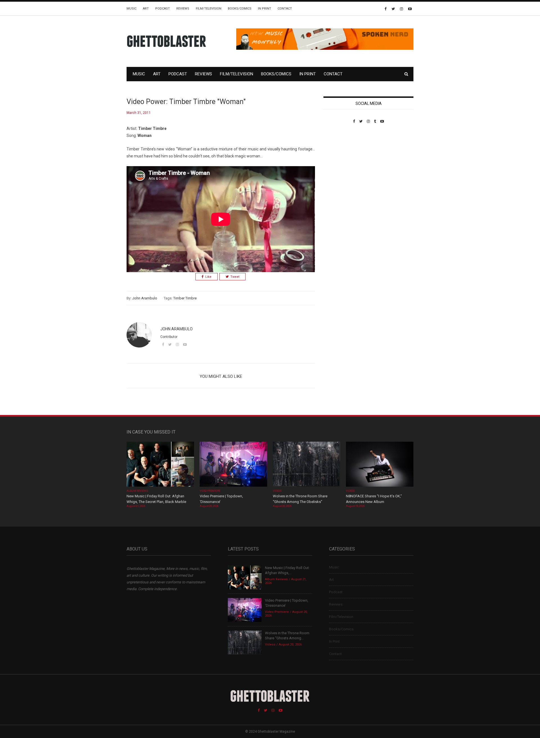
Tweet (234, 277)
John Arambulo (144, 298)
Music (131, 8)
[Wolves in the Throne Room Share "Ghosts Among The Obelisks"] (306, 465)
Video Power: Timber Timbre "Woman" (186, 102)
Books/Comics (239, 8)
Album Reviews (137, 490)
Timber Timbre (185, 298)
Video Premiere (210, 490)
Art (146, 8)
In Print (264, 8)
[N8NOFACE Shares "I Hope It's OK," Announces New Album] (379, 465)
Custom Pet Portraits (339, 162)
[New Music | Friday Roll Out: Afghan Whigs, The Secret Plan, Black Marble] (160, 465)
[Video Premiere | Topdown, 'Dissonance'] (233, 465)
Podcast (162, 8)
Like (208, 277)
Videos (277, 490)
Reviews (182, 8)
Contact (285, 8)
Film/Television (208, 8)
